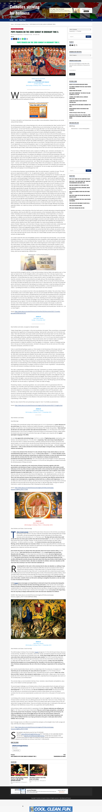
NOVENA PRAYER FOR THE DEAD (75, 90)
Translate (79, 31)
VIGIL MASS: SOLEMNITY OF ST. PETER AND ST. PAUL (79, 185)
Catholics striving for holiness (24, 10)
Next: (60, 755)
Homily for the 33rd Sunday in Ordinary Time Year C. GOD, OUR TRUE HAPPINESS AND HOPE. (19, 779)
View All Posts (16, 750)
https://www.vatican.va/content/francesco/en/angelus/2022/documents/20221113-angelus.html (38, 405)
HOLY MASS (38, 80)
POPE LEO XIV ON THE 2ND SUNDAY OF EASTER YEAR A (79, 203)
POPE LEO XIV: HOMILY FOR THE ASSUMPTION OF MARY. (79, 179)
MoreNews (62, 798)
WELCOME (11, 20)
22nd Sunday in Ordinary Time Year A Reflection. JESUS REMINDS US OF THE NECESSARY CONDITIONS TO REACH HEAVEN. (79, 116)
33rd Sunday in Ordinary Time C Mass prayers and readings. (38, 778)
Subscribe (72, 74)
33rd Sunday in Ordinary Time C (17, 28)
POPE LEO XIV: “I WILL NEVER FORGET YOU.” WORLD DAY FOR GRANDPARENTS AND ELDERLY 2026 (79, 182)
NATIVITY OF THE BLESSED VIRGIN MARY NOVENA (78, 84)
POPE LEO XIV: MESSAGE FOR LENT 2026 (76, 208)
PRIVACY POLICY (22, 20)
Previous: (23, 755)
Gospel (36, 652)
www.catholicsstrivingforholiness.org (30, 734)
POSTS (16, 20)
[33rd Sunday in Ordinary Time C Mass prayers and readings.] (38, 770)
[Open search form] (91, 20)
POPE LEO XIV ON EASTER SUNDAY (75, 205)
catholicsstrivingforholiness (17, 34)
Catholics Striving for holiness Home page (77, 112)
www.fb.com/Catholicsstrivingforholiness (34, 735)
